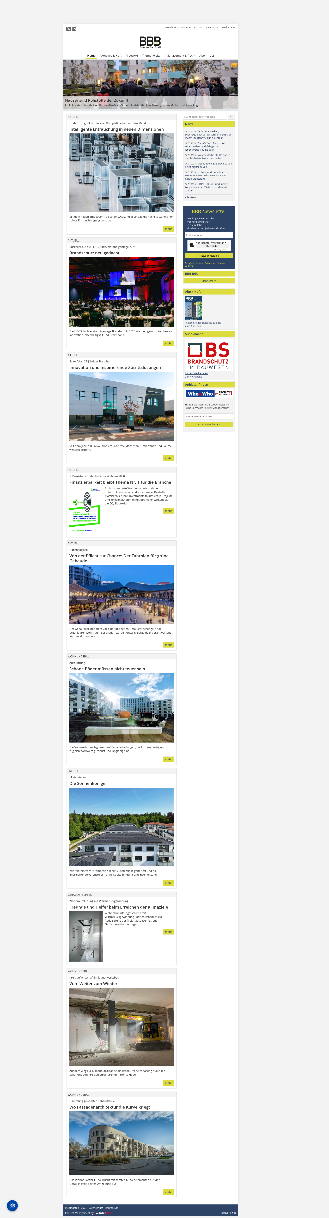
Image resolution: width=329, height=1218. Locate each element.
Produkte (132, 55)
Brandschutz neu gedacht (94, 252)
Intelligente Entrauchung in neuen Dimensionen (116, 129)
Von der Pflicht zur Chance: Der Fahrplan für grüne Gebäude (119, 558)
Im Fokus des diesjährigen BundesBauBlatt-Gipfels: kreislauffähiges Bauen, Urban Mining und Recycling (131, 105)
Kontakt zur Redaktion (206, 27)
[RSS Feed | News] (68, 28)
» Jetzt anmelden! (209, 255)
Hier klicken (212, 246)
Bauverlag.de (228, 1212)
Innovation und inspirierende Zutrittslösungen (116, 367)
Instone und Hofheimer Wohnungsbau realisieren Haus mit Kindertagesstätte (205, 175)
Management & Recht (180, 55)
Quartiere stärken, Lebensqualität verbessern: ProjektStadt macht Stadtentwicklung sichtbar (208, 134)
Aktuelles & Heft (110, 55)
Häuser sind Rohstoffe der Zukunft (97, 100)
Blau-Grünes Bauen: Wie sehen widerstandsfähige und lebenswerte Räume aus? (205, 146)
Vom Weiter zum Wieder (93, 983)
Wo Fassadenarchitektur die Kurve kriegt (109, 1107)
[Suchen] (231, 116)
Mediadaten (229, 27)
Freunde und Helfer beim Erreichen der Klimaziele (118, 907)
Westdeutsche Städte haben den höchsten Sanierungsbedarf (207, 156)
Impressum (111, 1207)
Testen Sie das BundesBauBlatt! (203, 322)
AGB (83, 1207)
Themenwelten (152, 55)
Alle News (190, 197)
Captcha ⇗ (221, 250)
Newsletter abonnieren (178, 27)
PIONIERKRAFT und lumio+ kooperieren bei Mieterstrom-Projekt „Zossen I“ (206, 187)
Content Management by (79, 1213)
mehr (168, 229)
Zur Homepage (193, 376)
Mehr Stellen (209, 281)
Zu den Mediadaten (196, 373)
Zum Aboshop (193, 326)
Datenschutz (96, 1207)
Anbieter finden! (210, 424)
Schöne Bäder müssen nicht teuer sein (107, 668)
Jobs (212, 55)
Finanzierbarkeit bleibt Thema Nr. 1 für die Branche (120, 482)
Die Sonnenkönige (87, 783)
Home (91, 55)
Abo (202, 55)
